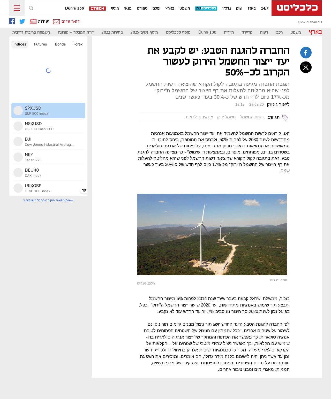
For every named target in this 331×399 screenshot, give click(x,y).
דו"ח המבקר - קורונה (76, 32)
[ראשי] (297, 8)
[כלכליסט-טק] (206, 8)
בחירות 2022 (112, 32)
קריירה (247, 32)
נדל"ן (226, 8)
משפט (184, 8)
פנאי (128, 8)
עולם (156, 8)
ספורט (142, 8)
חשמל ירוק (226, 117)
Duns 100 (207, 32)
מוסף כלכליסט (178, 32)
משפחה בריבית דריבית (31, 32)
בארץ (170, 8)
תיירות (229, 32)
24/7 (265, 8)
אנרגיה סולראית (199, 117)
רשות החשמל (252, 117)
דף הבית (316, 22)
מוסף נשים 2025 (144, 32)
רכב (279, 32)
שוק (239, 8)
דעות (264, 32)
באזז (251, 8)
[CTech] (98, 9)
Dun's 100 (74, 8)
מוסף (115, 8)
